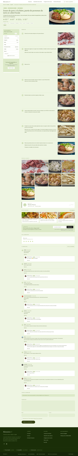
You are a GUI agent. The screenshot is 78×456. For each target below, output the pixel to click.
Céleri (5, 49)
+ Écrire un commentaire (70, 246)
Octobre (32, 23)
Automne (5, 23)
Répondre (25, 254)
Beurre (5, 51)
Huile (5, 44)
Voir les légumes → (72, 210)
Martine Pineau (32, 204)
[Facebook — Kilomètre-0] (7, 444)
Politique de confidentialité (65, 435)
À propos (29, 433)
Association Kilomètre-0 (22, 454)
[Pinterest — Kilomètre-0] (4, 444)
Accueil (4, 4)
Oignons (5, 40)
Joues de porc (6, 37)
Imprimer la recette (12, 55)
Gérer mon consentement (52, 454)
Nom (23, 412)
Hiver (8, 23)
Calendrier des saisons (37, 1)
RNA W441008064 (31, 454)
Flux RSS (45, 442)
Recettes (30, 1)
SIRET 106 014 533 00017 (41, 454)
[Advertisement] (11, 65)
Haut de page (71, 454)
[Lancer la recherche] (64, 1)
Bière (5, 42)
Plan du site (46, 440)
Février (21, 23)
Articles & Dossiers (57, 1)
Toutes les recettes (47, 433)
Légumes (11, 4)
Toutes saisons (12, 23)
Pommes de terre (7, 46)
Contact (28, 435)
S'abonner (70, 227)
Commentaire (24, 399)
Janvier (24, 23)
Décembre (17, 23)
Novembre (27, 23)
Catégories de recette (48, 1)
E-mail (50, 412)
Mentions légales (63, 433)
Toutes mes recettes (38, 206)
